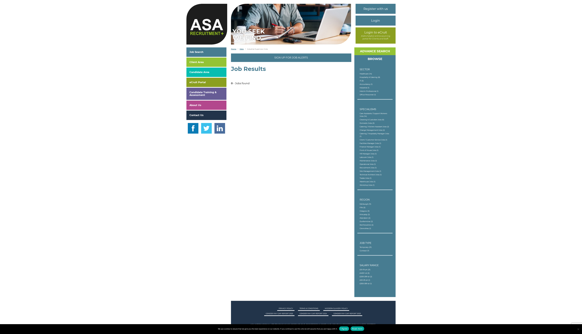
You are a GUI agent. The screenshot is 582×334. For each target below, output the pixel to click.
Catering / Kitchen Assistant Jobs (374, 127)
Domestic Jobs (367, 123)
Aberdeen (365, 218)
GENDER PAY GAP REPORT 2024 (313, 313)
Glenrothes (365, 228)
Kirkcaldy (365, 214)
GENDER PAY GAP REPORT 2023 (347, 313)
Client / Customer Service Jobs (373, 140)
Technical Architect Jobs (371, 175)
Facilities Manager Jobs (370, 143)
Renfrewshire (366, 225)
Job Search (196, 52)
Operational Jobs (368, 164)
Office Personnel (368, 95)
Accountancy (366, 84)
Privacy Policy (286, 308)
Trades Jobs (365, 178)
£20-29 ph (365, 280)
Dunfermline (366, 221)
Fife (362, 207)
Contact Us (196, 115)
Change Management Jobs (372, 130)
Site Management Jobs (370, 171)
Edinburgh (365, 204)
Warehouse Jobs (367, 182)
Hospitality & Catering (370, 77)
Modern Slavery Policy (336, 308)
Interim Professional (369, 91)
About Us (195, 105)
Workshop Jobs (367, 185)
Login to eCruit (375, 32)
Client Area (196, 62)
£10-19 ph (365, 270)
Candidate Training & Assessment (203, 93)
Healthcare (366, 74)
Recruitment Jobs (368, 168)
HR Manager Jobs (368, 154)
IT (362, 81)
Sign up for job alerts (291, 57)
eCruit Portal (197, 82)
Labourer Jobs (366, 157)
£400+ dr (365, 273)
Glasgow (365, 211)
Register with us (375, 9)
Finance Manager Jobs (370, 147)
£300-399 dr (366, 283)
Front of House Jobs (369, 150)
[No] (578, 329)
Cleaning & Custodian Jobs (372, 120)
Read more (357, 328)
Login (375, 20)
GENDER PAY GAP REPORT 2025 (279, 313)
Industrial (364, 88)
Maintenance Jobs (368, 161)
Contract (364, 251)
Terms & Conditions (308, 308)
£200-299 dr (366, 277)
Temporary (366, 247)
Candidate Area (199, 72)
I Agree (344, 328)
